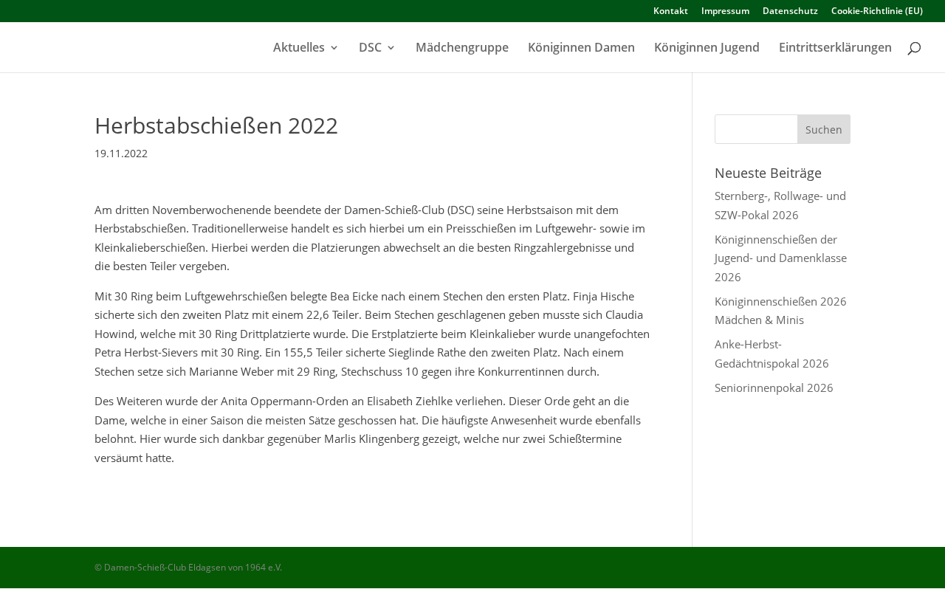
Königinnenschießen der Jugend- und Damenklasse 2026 (781, 258)
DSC (370, 48)
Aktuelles (299, 48)
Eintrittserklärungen (835, 48)
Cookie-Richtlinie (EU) (877, 12)
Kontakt (670, 12)
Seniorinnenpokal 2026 (774, 387)
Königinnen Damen (581, 48)
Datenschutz (790, 12)
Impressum (725, 12)
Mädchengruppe (462, 48)
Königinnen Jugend (707, 48)
